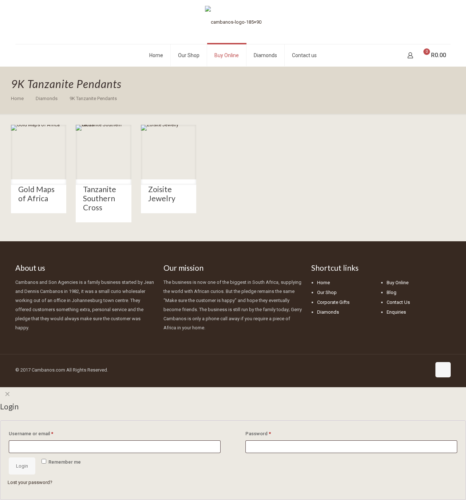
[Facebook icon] (410, 369)
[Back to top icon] (443, 369)
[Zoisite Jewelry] (168, 152)
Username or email (31, 433)
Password (258, 433)
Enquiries (396, 312)
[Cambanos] (233, 22)
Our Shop (327, 292)
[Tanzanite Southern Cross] (103, 152)
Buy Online (397, 282)
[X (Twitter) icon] (417, 369)
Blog (391, 292)
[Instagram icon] (425, 369)
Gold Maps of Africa (36, 193)
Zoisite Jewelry (161, 193)
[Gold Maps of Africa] (38, 152)
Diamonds (47, 98)
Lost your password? (30, 482)
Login (22, 466)
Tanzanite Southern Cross (99, 198)
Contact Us (398, 302)
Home (17, 98)
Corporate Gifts (333, 302)
